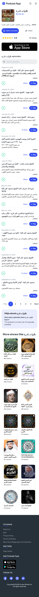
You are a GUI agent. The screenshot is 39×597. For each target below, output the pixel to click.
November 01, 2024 (8, 230)
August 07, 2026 (7, 67)
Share (30, 31)
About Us (6, 529)
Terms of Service (9, 539)
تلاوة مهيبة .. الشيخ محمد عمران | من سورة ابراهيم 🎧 (18, 93)
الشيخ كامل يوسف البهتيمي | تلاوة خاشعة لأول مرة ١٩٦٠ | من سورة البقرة (18, 140)
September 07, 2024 (9, 279)
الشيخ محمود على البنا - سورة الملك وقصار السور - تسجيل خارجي (17, 259)
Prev (5, 304)
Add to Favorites (12, 31)
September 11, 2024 (8, 255)
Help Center (7, 551)
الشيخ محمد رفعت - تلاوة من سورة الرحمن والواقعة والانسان (18, 165)
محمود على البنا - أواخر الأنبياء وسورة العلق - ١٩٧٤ (18, 283)
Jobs (4, 532)
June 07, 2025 (7, 161)
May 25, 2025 (6, 186)
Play (34, 83)
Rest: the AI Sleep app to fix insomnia (17, 542)
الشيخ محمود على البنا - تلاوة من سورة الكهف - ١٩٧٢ (19, 234)
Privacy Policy (8, 536)
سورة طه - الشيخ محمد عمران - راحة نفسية (18, 117)
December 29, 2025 (8, 136)
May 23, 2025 (6, 210)
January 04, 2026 (8, 114)
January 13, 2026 (8, 89)
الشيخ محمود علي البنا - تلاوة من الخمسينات (18, 70)
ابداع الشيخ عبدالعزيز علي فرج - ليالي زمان (18, 213)
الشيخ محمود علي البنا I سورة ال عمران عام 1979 (18, 189)
